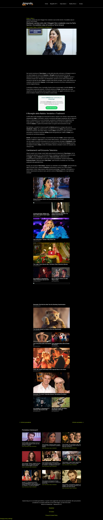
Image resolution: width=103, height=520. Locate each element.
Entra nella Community (51, 107)
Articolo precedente (25, 422)
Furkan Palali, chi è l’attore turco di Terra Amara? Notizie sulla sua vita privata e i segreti (30, 444)
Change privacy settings (6, 518)
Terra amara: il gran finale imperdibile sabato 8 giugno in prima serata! (71, 463)
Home (46, 3)
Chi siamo (51, 511)
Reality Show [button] (72, 3)
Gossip (81, 3)
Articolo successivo (78, 422)
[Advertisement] (51, 64)
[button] (57, 4)
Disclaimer (51, 508)
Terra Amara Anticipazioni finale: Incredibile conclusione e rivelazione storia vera (51, 482)
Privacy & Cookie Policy (51, 515)
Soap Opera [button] (63, 3)
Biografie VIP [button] (53, 3)
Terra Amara (29, 27)
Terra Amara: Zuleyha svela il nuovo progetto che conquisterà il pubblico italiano (51, 445)
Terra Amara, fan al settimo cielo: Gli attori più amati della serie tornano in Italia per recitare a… (71, 445)
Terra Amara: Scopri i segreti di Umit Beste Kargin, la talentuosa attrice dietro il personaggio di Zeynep (31, 464)
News (35, 27)
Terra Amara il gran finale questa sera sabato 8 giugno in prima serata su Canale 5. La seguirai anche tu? (51, 463)
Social (23, 446)
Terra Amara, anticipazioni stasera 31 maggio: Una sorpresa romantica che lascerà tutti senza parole (71, 485)
